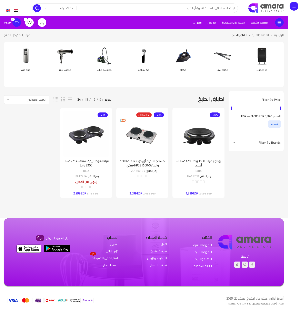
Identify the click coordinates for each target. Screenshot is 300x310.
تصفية (274, 124)
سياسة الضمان (158, 265)
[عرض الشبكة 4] (55, 99)
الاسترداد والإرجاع (157, 258)
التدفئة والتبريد (261, 35)
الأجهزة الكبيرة (203, 252)
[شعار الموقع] (266, 8)
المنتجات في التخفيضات (104, 258)
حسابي (114, 244)
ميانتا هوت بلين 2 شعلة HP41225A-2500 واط (86, 163)
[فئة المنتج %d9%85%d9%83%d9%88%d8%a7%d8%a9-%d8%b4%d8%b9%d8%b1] (222, 60)
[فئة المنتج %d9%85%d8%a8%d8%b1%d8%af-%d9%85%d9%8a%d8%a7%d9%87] (25, 60)
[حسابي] (42, 22)
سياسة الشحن (159, 251)
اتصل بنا (162, 244)
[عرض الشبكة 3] (63, 99)
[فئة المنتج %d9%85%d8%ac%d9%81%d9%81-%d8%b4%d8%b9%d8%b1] (65, 60)
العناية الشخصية (203, 265)
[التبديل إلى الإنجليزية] (8, 10)
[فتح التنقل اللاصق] (279, 22)
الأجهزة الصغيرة (202, 245)
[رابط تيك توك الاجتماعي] (237, 265)
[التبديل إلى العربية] (16, 10)
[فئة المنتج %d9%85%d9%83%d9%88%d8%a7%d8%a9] (183, 60)
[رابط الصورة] (244, 242)
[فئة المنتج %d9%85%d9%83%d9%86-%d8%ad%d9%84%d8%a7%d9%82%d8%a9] (144, 60)
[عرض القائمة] (70, 99)
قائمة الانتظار (110, 265)
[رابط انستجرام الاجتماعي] (245, 265)
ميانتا (198, 170)
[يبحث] (37, 8)
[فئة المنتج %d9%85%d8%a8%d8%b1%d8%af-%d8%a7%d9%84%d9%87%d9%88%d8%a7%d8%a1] (262, 60)
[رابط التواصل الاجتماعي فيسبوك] (252, 265)
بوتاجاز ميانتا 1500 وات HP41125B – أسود (198, 163)
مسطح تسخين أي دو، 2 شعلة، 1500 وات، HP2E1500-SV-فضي (142, 163)
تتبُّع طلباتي (112, 251)
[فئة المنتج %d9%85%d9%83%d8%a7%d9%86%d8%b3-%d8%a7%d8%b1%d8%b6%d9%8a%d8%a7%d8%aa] (104, 60)
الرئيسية (279, 35)
